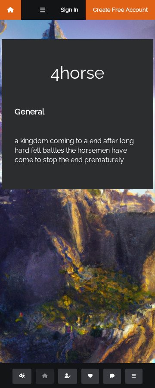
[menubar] (43, 10)
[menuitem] (43, 10)
